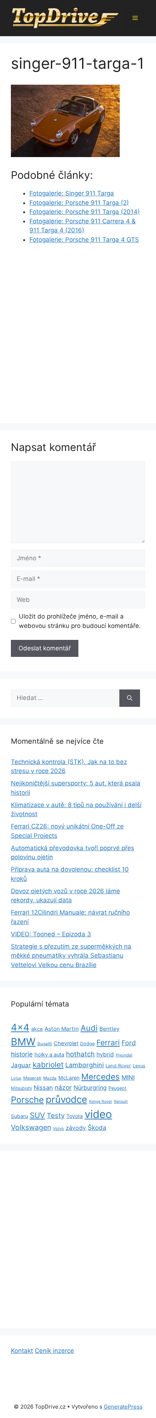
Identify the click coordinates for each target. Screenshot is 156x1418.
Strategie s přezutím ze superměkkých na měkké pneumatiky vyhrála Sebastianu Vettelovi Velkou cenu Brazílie (71, 955)
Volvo (58, 1128)
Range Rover (100, 1101)
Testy (56, 1115)
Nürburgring (90, 1087)
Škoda (97, 1127)
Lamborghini (84, 1065)
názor (63, 1087)
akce (37, 1029)
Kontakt (22, 1350)
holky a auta (49, 1054)
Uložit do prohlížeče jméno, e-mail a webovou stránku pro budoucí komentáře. (80, 621)
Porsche (27, 1099)
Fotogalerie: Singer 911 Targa (71, 193)
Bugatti (44, 1043)
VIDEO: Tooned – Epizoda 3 (51, 934)
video (98, 1114)
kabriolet (48, 1064)
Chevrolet (66, 1043)
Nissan (43, 1087)
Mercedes (100, 1076)
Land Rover (118, 1065)
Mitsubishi (21, 1088)
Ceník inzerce (54, 1350)
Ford (129, 1043)
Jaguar (21, 1065)
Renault (121, 1101)
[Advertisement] (78, 331)
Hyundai (124, 1055)
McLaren (68, 1078)
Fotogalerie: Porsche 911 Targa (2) (79, 202)
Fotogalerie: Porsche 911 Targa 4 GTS (84, 239)
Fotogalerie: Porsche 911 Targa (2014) (84, 211)
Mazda (50, 1078)
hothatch (80, 1054)
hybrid (105, 1054)
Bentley (109, 1028)
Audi (89, 1028)
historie (22, 1054)
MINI (128, 1077)
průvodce (66, 1099)
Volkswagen (31, 1127)
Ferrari (108, 1042)
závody (76, 1127)
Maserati (32, 1078)
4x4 (20, 1027)
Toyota (74, 1116)
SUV (37, 1115)
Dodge (87, 1043)
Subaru (19, 1116)
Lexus (139, 1065)
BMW (23, 1042)
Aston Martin (62, 1028)
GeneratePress (123, 1406)
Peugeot (117, 1088)
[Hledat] (129, 698)
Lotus (16, 1078)
